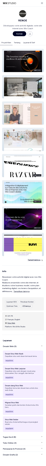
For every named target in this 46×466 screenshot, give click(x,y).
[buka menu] (42, 3)
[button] (23, 60)
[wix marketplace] (9, 3)
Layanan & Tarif (29, 43)
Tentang (17, 43)
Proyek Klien (6, 43)
